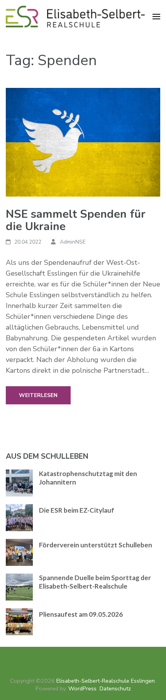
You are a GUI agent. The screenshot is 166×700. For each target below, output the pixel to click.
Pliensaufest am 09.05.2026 (81, 614)
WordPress (82, 688)
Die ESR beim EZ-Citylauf (76, 510)
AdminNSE (73, 242)
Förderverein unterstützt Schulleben (95, 545)
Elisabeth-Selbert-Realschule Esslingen (105, 681)
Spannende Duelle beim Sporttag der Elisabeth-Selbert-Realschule (95, 582)
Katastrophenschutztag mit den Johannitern (88, 477)
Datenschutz (115, 688)
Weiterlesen (38, 395)
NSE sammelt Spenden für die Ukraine (76, 220)
